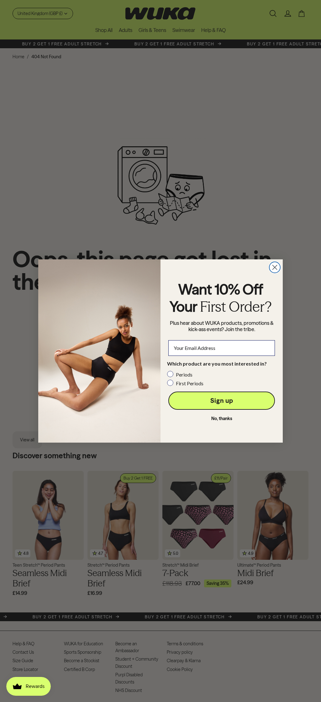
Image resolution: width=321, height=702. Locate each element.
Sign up (221, 400)
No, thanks (221, 418)
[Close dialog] (274, 267)
